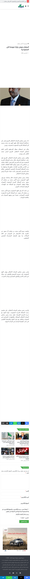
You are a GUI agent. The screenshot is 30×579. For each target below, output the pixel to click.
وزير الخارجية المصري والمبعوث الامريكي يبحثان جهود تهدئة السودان (23, 442)
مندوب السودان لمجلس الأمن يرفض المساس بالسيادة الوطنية (22, 457)
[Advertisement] (15, 25)
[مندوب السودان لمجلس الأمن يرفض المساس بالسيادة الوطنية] (22, 451)
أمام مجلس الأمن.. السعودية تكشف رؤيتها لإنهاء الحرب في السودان (8, 442)
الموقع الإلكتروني (25, 503)
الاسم (27, 491)
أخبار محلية (20, 43)
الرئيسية (26, 43)
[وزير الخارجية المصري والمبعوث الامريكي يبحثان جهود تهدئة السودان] (22, 436)
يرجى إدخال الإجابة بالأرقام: (22, 514)
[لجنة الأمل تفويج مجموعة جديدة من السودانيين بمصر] (7, 451)
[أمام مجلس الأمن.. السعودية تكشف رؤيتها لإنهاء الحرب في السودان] (7, 436)
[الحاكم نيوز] (21, 6)
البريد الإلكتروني (24, 497)
